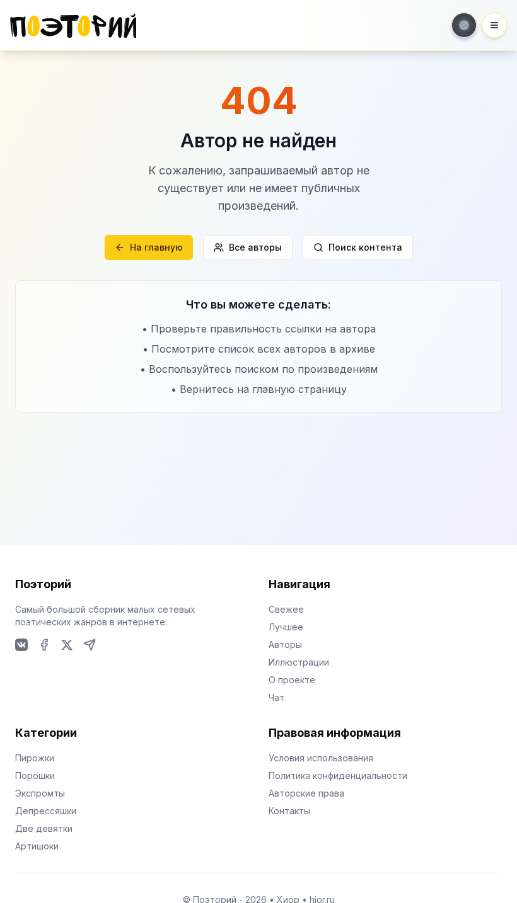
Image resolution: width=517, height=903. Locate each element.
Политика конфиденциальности (338, 775)
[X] (67, 645)
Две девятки (44, 828)
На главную (156, 247)
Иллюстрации (299, 662)
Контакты (289, 810)
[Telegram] (89, 645)
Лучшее (286, 627)
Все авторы (255, 247)
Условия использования (321, 757)
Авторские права (306, 793)
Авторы (285, 644)
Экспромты (40, 793)
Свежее (286, 609)
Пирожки (34, 757)
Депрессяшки (45, 810)
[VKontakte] (21, 645)
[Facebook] (44, 645)
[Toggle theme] (464, 25)
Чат (276, 697)
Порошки (35, 775)
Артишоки (37, 846)
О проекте (292, 679)
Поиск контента (365, 247)
